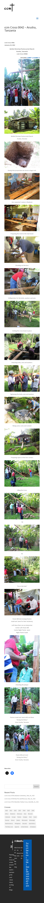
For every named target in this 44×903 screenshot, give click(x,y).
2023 (19, 810)
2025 (28, 810)
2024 (24, 810)
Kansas (7, 820)
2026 (33, 810)
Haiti (30, 817)
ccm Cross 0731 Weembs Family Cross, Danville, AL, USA (21, 802)
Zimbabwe (33, 827)
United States (24, 827)
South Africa (32, 823)
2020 (6, 810)
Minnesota (24, 820)
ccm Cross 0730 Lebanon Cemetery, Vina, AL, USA (19, 795)
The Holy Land (9, 827)
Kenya (12, 820)
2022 (15, 810)
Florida (19, 817)
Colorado (7, 817)
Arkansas (19, 814)
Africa (6, 814)
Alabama (12, 814)
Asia (25, 814)
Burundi (30, 814)
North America (9, 823)
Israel (35, 817)
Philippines (17, 823)
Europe (13, 817)
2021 (11, 810)
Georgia (25, 817)
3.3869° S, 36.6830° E (33, 58)
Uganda (17, 827)
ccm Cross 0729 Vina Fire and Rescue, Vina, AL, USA (19, 799)
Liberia (18, 820)
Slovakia (24, 823)
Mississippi (32, 820)
